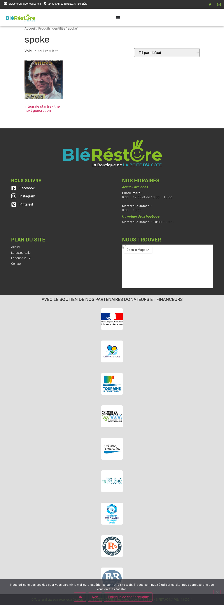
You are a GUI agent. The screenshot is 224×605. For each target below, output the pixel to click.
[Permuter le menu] (118, 17)
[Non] (217, 592)
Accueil (29, 28)
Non (95, 597)
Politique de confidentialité (128, 597)
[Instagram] (219, 4)
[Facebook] (210, 4)
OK (80, 597)
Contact (16, 263)
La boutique (18, 258)
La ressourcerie (20, 252)
